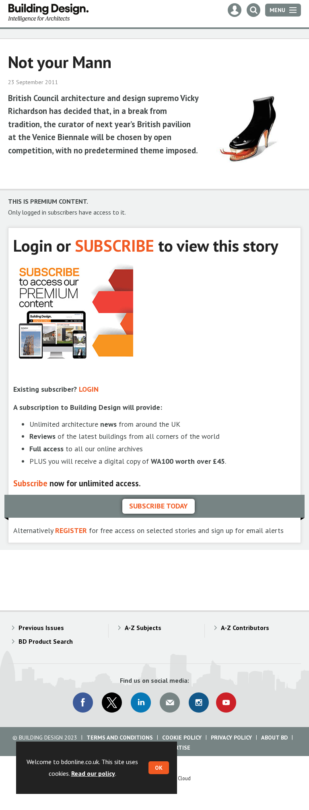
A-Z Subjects (143, 628)
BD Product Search (46, 641)
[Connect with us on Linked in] (140, 702)
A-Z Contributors (245, 628)
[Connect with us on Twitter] (111, 702)
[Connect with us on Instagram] (198, 702)
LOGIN (89, 389)
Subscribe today (158, 505)
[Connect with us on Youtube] (226, 702)
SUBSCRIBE (114, 245)
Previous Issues (41, 628)
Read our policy (93, 773)
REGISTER (71, 530)
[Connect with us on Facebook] (82, 702)
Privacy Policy (231, 737)
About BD (274, 737)
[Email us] (169, 702)
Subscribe (30, 483)
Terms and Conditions (120, 737)
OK (159, 767)
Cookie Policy (182, 737)
